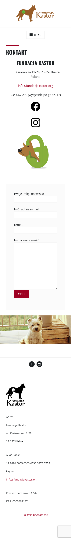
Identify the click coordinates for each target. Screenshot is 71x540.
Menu (37, 34)
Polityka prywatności (35, 515)
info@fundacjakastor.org (35, 86)
